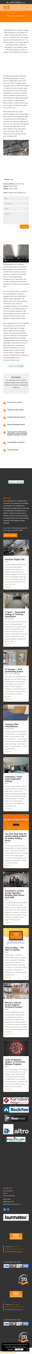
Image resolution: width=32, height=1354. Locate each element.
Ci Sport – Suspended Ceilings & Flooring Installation (15, 614)
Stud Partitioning (14, 674)
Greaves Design (15, 1246)
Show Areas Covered (7, 1352)
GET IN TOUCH (10, 535)
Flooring (7, 619)
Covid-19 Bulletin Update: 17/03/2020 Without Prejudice (15, 1062)
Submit (24, 226)
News (6, 562)
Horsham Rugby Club (14, 559)
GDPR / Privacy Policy (10, 1249)
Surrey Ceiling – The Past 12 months (14, 948)
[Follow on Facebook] (8, 1209)
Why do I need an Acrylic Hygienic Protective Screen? (13, 1004)
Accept (19, 1349)
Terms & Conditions (20, 1249)
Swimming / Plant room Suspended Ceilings (13, 778)
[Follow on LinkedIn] (4, 1209)
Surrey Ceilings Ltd (18, 1251)
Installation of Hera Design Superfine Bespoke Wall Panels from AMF (14, 894)
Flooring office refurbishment (12, 725)
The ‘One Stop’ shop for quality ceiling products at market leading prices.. (16, 837)
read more (8, 587)
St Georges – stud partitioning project (14, 670)
